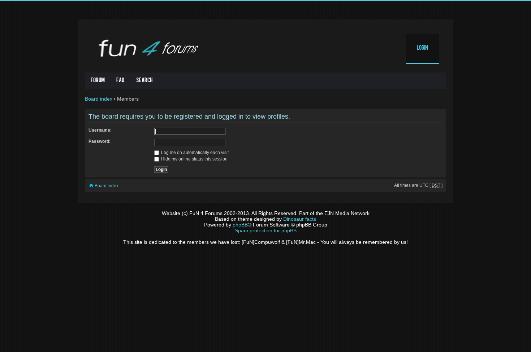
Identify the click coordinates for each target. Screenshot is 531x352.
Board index (98, 99)
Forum (98, 80)
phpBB (240, 225)
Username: (100, 130)
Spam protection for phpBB (266, 230)
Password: (99, 141)
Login (422, 48)
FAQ (120, 80)
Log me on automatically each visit (194, 152)
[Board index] (146, 47)
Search (144, 80)
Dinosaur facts (299, 219)
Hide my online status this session (194, 159)
